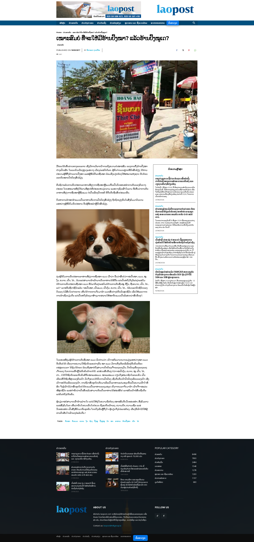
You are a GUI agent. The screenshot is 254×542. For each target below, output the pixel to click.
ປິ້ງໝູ (96, 421)
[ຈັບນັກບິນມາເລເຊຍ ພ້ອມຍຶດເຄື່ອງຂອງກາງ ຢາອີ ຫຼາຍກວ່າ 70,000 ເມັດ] (112, 456)
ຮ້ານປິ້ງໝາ (126, 421)
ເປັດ (133, 421)
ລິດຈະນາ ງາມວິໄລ (93, 50)
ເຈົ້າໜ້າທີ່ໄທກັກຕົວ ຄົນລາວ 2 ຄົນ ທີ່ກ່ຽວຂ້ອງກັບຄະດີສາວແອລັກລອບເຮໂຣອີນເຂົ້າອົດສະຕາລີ (134, 468)
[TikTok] (157, 515)
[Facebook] (176, 50)
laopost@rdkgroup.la (112, 525)
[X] (182, 50)
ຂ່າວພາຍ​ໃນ (67, 32)
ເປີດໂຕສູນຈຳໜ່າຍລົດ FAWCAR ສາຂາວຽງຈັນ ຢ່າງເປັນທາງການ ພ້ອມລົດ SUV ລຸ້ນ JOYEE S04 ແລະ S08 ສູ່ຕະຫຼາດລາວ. (174, 274)
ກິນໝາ (67, 421)
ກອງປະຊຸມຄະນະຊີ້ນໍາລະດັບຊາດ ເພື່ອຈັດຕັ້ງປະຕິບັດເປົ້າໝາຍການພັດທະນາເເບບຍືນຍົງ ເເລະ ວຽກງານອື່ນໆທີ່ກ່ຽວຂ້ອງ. (174, 181)
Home (59, 32)
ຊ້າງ (91, 421)
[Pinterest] (189, 50)
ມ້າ (108, 421)
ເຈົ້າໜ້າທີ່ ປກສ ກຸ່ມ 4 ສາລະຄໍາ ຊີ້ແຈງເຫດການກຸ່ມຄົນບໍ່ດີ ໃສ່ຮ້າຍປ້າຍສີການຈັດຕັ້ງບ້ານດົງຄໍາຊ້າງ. (175, 241)
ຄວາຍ (82, 421)
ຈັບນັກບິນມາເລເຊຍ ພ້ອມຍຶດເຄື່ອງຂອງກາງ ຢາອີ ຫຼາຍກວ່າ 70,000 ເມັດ (133, 454)
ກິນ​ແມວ (75, 421)
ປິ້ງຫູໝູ (102, 421)
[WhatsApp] (195, 50)
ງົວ (87, 421)
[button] (194, 23)
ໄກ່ (138, 421)
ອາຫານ (118, 421)
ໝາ (112, 421)
